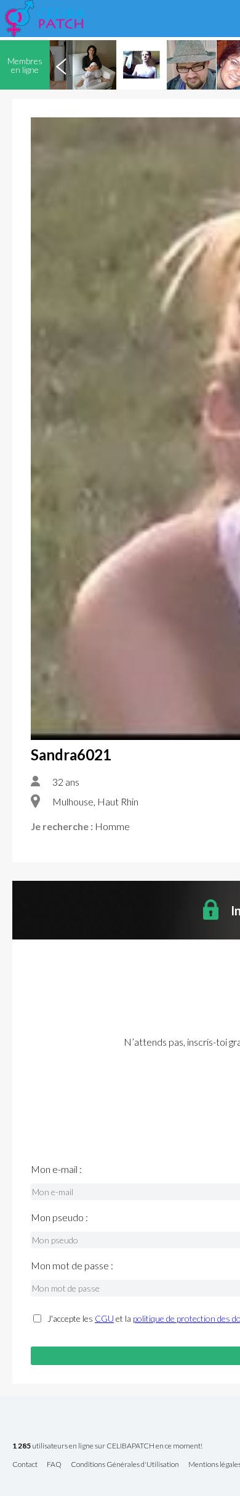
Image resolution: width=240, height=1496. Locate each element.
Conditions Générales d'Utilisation (125, 1465)
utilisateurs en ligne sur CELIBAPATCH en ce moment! (107, 1446)
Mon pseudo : (59, 1217)
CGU (104, 1318)
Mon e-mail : (56, 1169)
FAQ (54, 1465)
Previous (61, 65)
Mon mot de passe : (72, 1266)
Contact (25, 1465)
